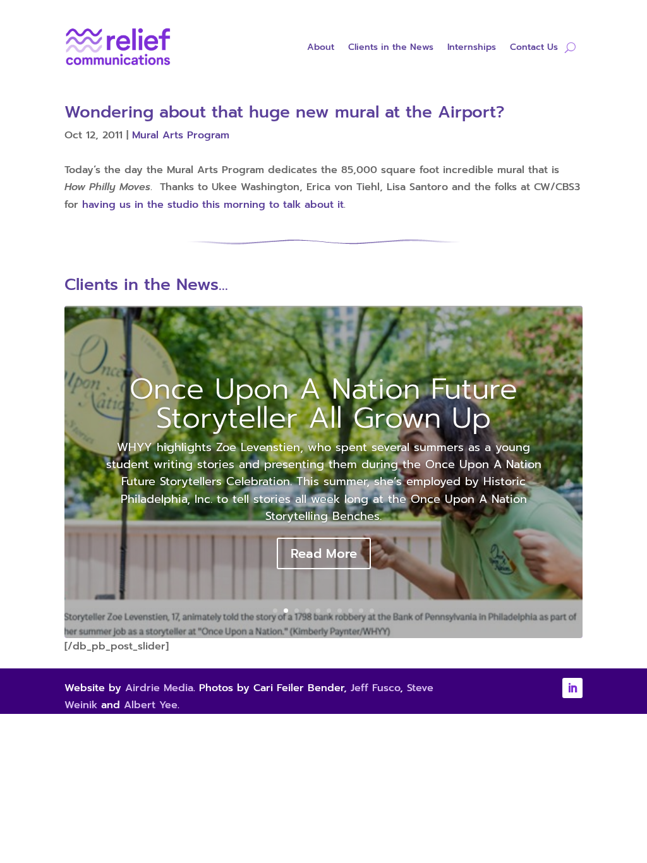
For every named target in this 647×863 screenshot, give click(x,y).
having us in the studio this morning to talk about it (213, 204)
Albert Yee (151, 705)
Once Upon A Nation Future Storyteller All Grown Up (323, 403)
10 (372, 610)
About (320, 48)
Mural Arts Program (180, 135)
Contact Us (534, 48)
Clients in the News (390, 48)
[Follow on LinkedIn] (572, 688)
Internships (471, 48)
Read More (324, 553)
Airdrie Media (159, 688)
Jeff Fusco (375, 688)
